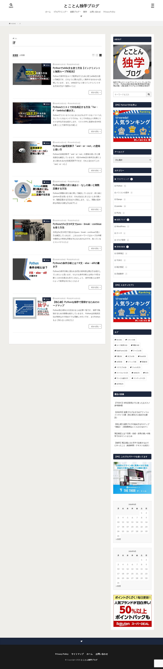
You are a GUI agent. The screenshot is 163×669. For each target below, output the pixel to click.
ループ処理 (122, 345)
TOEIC (121, 260)
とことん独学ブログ (81, 6)
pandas (121, 206)
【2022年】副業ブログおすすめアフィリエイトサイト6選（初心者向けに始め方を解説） (131, 415)
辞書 (144, 362)
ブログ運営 (122, 240)
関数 (136, 345)
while (136, 373)
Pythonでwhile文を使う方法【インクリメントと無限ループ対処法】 (76, 70)
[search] (148, 94)
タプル (130, 356)
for (119, 340)
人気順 (22, 55)
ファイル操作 (122, 378)
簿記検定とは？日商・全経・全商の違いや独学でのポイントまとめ (132, 434)
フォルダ (136, 367)
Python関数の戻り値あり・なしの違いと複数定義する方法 (76, 187)
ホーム (48, 12)
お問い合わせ (95, 12)
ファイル (137, 351)
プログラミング (60, 12)
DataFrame (122, 351)
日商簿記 (122, 253)
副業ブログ (74, 12)
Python (48, 65)
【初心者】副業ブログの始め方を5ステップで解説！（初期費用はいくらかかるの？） (131, 425)
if (20, 24)
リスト (131, 340)
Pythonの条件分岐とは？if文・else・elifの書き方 (76, 265)
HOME (13, 24)
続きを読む (95, 92)
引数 (119, 356)
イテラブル (121, 367)
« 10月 (118, 539)
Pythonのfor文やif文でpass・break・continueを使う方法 (77, 226)
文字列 (120, 384)
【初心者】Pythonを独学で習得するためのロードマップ (76, 304)
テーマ (121, 233)
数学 (85, 12)
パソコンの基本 (124, 192)
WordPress (122, 226)
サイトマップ (77, 654)
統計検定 (122, 267)
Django (121, 199)
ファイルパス (122, 373)
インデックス (139, 378)
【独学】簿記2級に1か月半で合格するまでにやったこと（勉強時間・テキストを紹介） (132, 444)
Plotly (120, 213)
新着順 (15, 55)
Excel (143, 356)
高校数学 (122, 274)
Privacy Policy (109, 12)
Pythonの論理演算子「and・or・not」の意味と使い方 (76, 148)
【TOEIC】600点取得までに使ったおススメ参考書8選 (132, 404)
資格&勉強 (122, 247)
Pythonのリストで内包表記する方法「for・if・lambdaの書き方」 (75, 109)
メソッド (132, 362)
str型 (119, 362)
